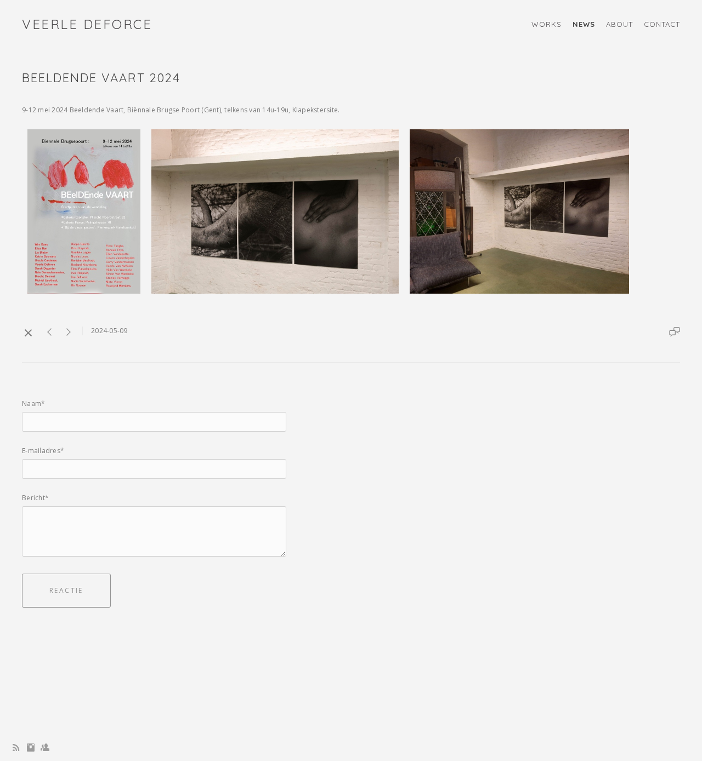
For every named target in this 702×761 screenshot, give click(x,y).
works (546, 24)
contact (662, 24)
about (619, 24)
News (584, 24)
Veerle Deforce (87, 24)
